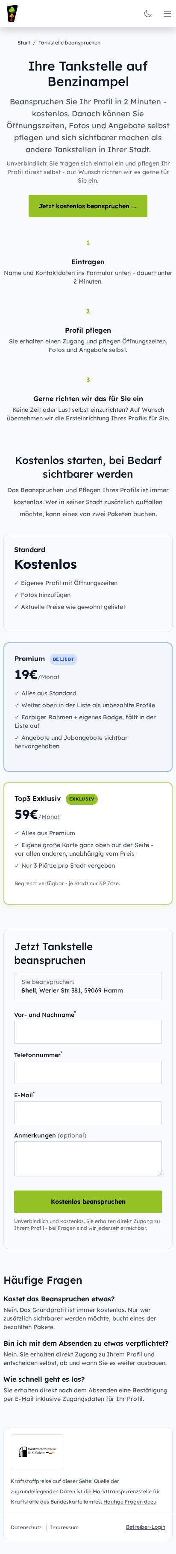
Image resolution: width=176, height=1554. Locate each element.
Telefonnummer (38, 1055)
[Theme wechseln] (147, 13)
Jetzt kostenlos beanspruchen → (88, 206)
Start (24, 42)
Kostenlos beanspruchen (88, 1201)
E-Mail (24, 1095)
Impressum (64, 1527)
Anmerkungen (50, 1135)
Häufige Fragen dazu (129, 1501)
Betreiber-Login (145, 1527)
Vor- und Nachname (45, 1014)
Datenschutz (26, 1527)
